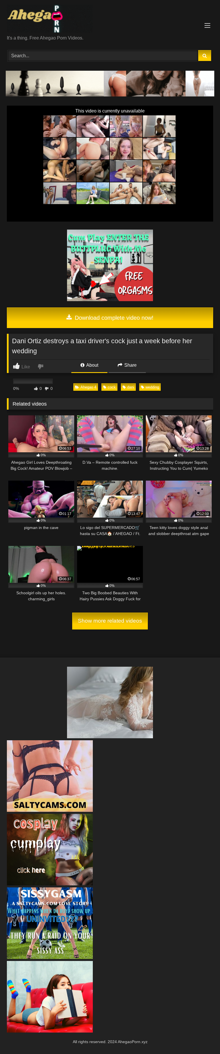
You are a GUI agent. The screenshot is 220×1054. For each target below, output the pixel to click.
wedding (152, 387)
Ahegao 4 (88, 387)
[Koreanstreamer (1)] (110, 736)
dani (130, 387)
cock (112, 387)
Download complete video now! (113, 318)
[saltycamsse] (50, 1031)
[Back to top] (202, 1037)
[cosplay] (110, 299)
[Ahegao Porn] (110, 20)
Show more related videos (110, 621)
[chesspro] (110, 94)
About (91, 365)
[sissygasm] (50, 957)
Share (130, 365)
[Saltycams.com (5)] (50, 810)
